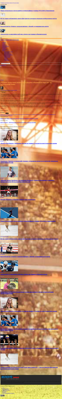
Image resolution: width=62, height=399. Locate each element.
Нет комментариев (13, 90)
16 (0, 202)
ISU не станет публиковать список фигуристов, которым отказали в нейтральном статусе (28, 18)
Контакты (4, 392)
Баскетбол (4, 45)
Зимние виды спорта (8, 51)
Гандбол (5, 58)
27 (0, 165)
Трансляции (6, 60)
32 (0, 372)
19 (0, 146)
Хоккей (3, 44)
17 (0, 224)
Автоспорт (4, 49)
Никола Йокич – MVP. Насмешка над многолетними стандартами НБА (18, 122)
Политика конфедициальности (8, 393)
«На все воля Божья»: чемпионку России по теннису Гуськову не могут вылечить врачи (28, 143)
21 (0, 185)
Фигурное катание (8, 53)
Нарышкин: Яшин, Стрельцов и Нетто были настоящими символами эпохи (19, 118)
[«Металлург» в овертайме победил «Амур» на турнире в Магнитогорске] (2, 32)
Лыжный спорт (7, 56)
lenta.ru (6, 112)
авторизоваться (21, 126)
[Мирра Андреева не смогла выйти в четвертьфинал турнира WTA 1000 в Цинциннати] (2, 8)
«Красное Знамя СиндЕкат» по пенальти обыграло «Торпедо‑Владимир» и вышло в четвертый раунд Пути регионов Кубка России (27, 181)
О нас (3, 387)
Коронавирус (6, 52)
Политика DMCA (5, 388)
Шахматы (6, 59)
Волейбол (4, 47)
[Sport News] (9, 2)
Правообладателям (6, 390)
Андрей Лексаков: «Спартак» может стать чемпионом (17, 199)
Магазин (4, 42)
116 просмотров (3, 90)
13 (0, 259)
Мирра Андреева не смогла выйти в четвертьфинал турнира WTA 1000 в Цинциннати (27, 10)
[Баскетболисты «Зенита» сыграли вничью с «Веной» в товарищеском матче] (2, 24)
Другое (3, 50)
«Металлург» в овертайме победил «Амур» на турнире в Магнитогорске (23, 34)
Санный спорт (7, 57)
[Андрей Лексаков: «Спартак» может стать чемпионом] (9, 196)
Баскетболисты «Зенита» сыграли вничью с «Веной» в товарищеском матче (24, 26)
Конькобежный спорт (8, 54)
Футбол (4, 43)
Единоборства (5, 46)
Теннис (4, 48)
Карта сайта (4, 391)
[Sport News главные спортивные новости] (10, 379)
